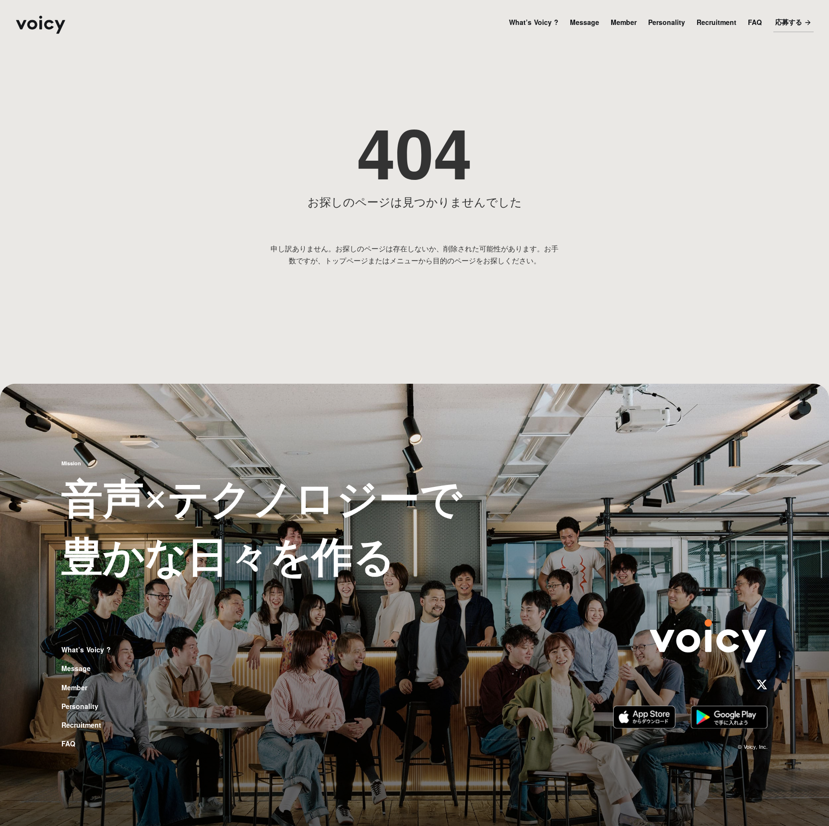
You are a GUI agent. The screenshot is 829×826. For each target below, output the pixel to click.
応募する (788, 22)
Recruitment (716, 22)
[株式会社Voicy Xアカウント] (762, 684)
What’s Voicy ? (533, 22)
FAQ (755, 22)
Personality (666, 22)
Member (624, 22)
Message (584, 22)
